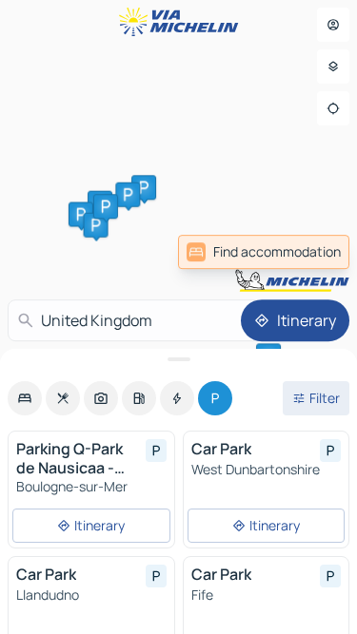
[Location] (333, 108)
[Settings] (333, 66)
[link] (307, 252)
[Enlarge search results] (178, 359)
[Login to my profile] (333, 25)
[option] (25, 398)
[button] (143, 187)
